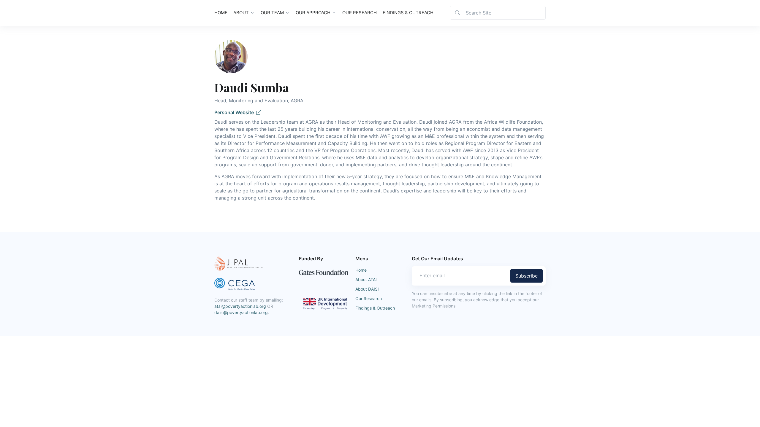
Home (220, 12)
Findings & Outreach (408, 12)
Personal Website (235, 112)
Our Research (359, 12)
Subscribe (526, 276)
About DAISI (367, 288)
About (241, 12)
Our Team (272, 12)
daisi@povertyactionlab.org (241, 312)
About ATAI (366, 279)
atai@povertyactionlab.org (240, 306)
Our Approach (313, 12)
